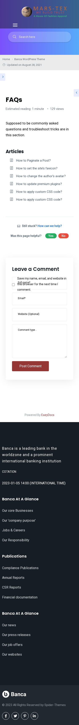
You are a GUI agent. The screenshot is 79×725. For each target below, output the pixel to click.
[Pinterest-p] (24, 716)
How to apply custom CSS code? (39, 192)
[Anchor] (26, 151)
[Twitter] (15, 716)
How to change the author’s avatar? (41, 176)
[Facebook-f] (5, 716)
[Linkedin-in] (34, 716)
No (64, 236)
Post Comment (30, 366)
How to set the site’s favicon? (37, 168)
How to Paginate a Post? (33, 160)
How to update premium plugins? (39, 184)
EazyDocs (47, 415)
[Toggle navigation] (15, 25)
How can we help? (49, 226)
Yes (51, 236)
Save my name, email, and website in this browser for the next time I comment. (41, 284)
